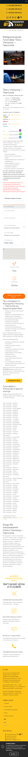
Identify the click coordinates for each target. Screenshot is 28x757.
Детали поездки (9, 206)
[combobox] (14, 199)
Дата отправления (9, 210)
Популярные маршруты (11, 709)
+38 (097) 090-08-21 (15, 12)
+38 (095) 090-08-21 (15, 9)
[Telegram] (18, 17)
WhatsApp (6, 134)
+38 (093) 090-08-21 (15, 5)
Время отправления (9, 218)
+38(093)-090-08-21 (15, 115)
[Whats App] (15, 17)
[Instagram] (12, 17)
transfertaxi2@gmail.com (13, 739)
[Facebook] (10, 17)
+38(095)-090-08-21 (15, 119)
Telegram (5, 138)
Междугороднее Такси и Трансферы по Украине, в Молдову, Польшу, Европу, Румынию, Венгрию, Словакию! (14, 24)
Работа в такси (8, 716)
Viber (5, 131)
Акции (6, 712)
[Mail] (7, 17)
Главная (5, 30)
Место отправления (9, 225)
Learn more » (9, 750)
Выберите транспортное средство (14, 296)
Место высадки (8, 232)
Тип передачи (7, 240)
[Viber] (21, 17)
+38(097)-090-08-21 (15, 124)
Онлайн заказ (8, 706)
